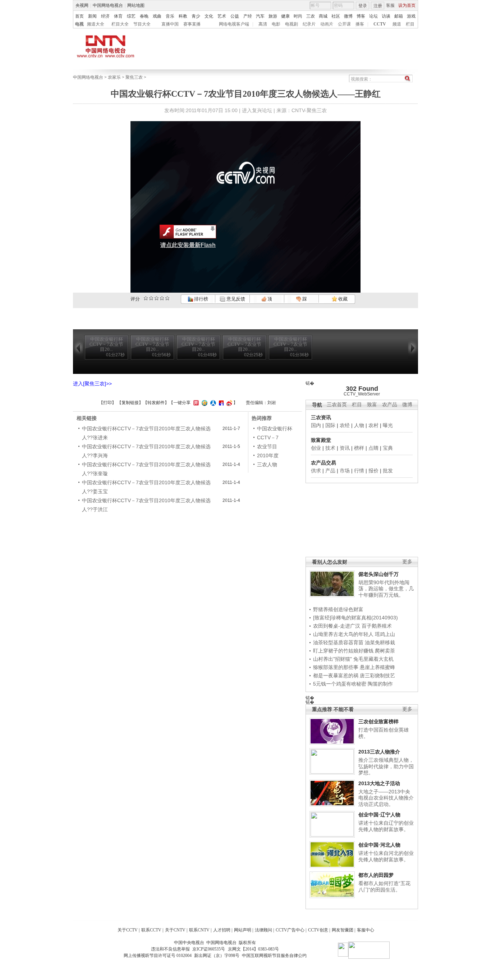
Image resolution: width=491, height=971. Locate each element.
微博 (348, 16)
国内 (316, 425)
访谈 (386, 16)
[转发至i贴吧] (220, 402)
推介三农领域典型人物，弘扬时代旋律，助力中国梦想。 (386, 766)
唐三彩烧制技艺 (377, 675)
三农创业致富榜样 (378, 721)
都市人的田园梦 (376, 875)
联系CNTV (199, 930)
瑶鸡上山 (385, 634)
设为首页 (407, 5)
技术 (330, 448)
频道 (397, 24)
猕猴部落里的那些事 (335, 667)
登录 (362, 5)
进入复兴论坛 (257, 110)
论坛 (373, 16)
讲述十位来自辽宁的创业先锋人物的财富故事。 (386, 826)
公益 (234, 16)
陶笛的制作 (380, 684)
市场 (345, 470)
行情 (359, 470)
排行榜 (200, 299)
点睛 (373, 448)
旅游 (273, 16)
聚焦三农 (134, 77)
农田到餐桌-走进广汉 (336, 626)
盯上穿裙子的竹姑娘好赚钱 (343, 651)
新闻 (92, 16)
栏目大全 (120, 24)
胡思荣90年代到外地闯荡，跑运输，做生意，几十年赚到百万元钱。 (386, 589)
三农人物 (267, 464)
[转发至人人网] (212, 402)
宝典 (388, 448)
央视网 (81, 5)
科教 (183, 16)
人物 (359, 425)
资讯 (345, 448)
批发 (388, 470)
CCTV (379, 24)
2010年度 (268, 455)
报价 (373, 470)
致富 (372, 404)
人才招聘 (221, 930)
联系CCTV (151, 930)
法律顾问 (263, 930)
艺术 (221, 16)
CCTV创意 (318, 930)
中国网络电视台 (108, 5)
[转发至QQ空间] (203, 402)
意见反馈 (235, 299)
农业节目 (267, 446)
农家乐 (114, 77)
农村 (373, 425)
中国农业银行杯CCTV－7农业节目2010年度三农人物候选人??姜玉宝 (146, 487)
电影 (276, 24)
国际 (330, 425)
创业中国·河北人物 (379, 845)
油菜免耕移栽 (380, 642)
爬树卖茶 (385, 651)
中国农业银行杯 (274, 428)
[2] (145, 298)
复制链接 (130, 402)
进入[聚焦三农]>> (92, 383)
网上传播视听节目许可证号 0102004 (158, 955)
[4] (151, 298)
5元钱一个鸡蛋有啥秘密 (339, 684)
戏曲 (157, 16)
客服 (390, 5)
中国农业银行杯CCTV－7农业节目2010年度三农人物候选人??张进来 (146, 433)
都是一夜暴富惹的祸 (335, 675)
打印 (107, 402)
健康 (285, 16)
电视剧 (291, 24)
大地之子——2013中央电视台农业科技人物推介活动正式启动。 (386, 798)
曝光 (388, 425)
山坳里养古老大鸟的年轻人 (343, 634)
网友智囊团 (342, 930)
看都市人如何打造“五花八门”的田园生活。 (384, 886)
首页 (79, 16)
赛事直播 (192, 24)
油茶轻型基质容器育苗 (338, 642)
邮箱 (398, 16)
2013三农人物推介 (379, 752)
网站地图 (135, 5)
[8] (162, 298)
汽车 (260, 16)
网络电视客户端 (234, 24)
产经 (247, 16)
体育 (118, 16)
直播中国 (170, 24)
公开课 (344, 24)
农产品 (389, 404)
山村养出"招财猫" (332, 659)
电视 (79, 24)
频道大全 (95, 24)
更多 (407, 561)
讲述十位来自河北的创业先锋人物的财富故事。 (386, 856)
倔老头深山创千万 (378, 574)
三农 (310, 16)
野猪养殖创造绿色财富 (338, 609)
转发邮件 (156, 402)
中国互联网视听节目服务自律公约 (274, 955)
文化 (209, 16)
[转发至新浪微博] (228, 402)
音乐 (170, 16)
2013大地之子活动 (379, 783)
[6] (156, 298)
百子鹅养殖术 (377, 626)
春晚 (144, 16)
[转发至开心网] (195, 402)
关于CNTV (175, 930)
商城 (323, 16)
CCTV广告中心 (290, 930)
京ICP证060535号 (208, 949)
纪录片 (309, 24)
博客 (361, 16)
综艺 (131, 16)
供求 (316, 470)
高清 (262, 24)
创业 (316, 448)
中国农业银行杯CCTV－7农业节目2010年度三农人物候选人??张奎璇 (146, 469)
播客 (359, 24)
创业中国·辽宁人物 (379, 814)
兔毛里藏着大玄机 (373, 659)
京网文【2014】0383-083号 (253, 949)
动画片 (326, 24)
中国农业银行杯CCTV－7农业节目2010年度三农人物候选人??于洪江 (146, 505)
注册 (377, 5)
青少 (196, 16)
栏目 (410, 24)
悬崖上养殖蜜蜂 (377, 667)
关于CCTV (128, 930)
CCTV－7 (268, 437)
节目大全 (142, 24)
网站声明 (242, 930)
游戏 (411, 16)
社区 (335, 16)
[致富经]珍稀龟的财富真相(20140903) (355, 617)
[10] (167, 298)
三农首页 (337, 404)
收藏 (342, 299)
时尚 (298, 16)
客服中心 (365, 930)
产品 (330, 470)
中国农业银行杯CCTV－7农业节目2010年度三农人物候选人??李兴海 (146, 451)
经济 (105, 16)
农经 (345, 425)
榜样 (359, 448)
